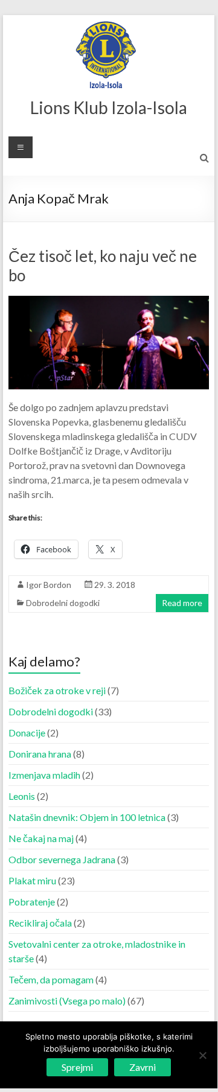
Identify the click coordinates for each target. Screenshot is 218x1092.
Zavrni (142, 1067)
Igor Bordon (48, 585)
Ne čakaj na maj (41, 838)
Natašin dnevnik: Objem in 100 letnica (86, 817)
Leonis (21, 796)
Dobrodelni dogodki (63, 603)
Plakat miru (32, 880)
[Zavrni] (202, 1055)
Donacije (26, 732)
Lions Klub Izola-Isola (108, 107)
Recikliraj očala (40, 922)
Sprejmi (77, 1067)
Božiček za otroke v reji (57, 690)
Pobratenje (31, 901)
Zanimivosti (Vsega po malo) (67, 1000)
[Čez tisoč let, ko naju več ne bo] (108, 301)
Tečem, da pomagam (51, 979)
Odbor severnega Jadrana (61, 859)
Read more (182, 603)
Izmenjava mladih (44, 775)
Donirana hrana (39, 753)
